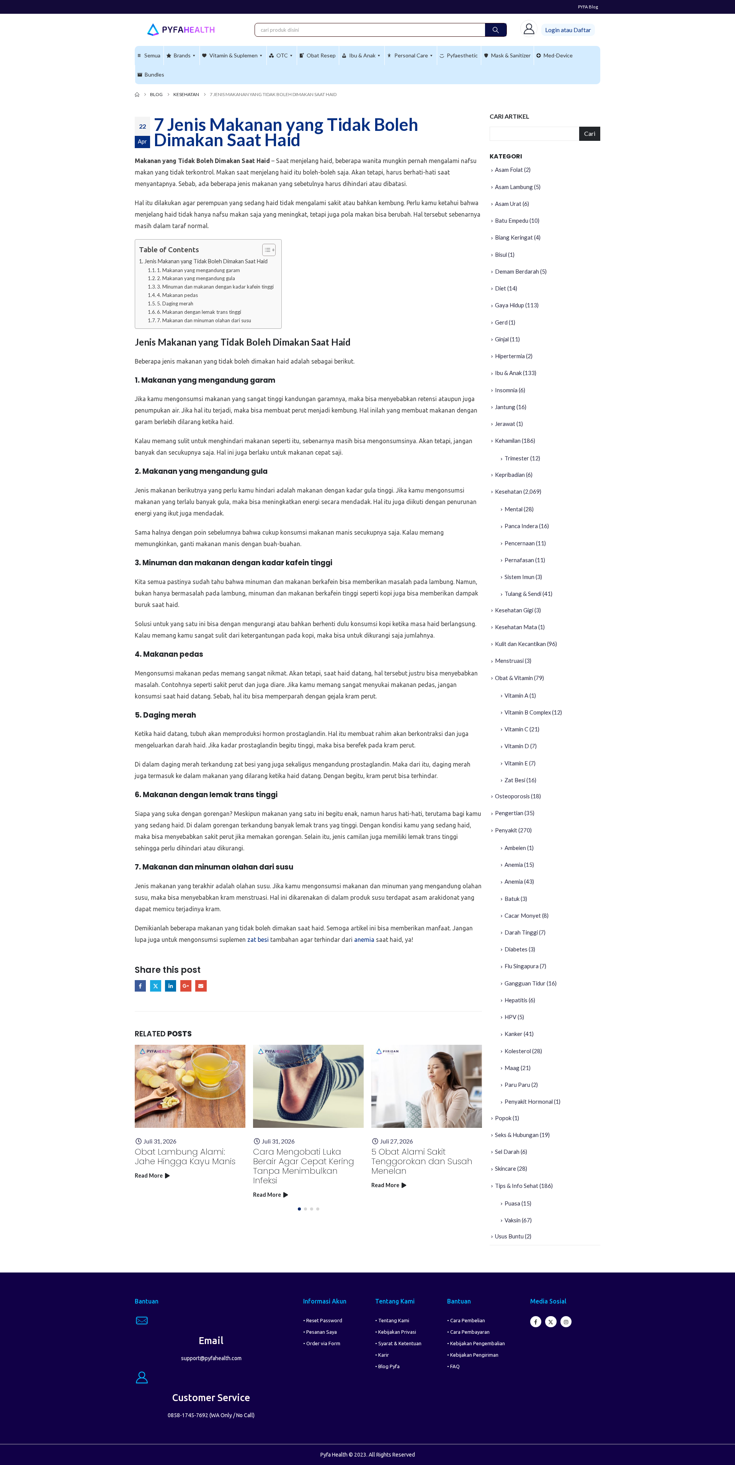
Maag (512, 1067)
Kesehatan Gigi (514, 610)
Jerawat (505, 423)
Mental (514, 509)
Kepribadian (510, 474)
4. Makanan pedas (177, 295)
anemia (364, 939)
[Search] (495, 29)
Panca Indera (521, 525)
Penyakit (506, 830)
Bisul (501, 254)
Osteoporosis (512, 796)
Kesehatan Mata (516, 626)
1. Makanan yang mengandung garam (198, 270)
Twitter (155, 985)
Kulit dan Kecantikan (520, 643)
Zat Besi (515, 780)
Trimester (517, 458)
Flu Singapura (522, 966)
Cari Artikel (509, 116)
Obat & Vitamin (514, 677)
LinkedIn (170, 985)
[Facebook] (535, 1321)
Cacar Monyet (523, 915)
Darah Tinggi (521, 932)
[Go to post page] (190, 1086)
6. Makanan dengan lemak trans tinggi (199, 312)
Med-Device (558, 55)
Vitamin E (516, 763)
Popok (503, 1117)
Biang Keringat (514, 237)
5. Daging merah (175, 303)
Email (200, 985)
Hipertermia (510, 355)
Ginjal (502, 339)
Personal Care (411, 55)
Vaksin (513, 1220)
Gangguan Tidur (525, 983)
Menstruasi (509, 660)
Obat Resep (321, 55)
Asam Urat (508, 203)
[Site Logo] (181, 29)
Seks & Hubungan (517, 1134)
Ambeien (515, 847)
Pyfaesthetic (462, 55)
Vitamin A (516, 695)
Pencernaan (520, 543)
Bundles (154, 74)
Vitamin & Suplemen (233, 55)
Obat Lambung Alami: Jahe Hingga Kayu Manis (185, 1156)
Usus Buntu (509, 1236)
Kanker (514, 1033)
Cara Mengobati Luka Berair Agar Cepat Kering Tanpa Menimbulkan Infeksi (303, 1166)
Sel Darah (507, 1151)
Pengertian (509, 812)
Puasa (512, 1203)
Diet (500, 288)
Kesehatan (508, 491)
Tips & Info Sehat (516, 1185)
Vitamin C (516, 729)
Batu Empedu (511, 220)
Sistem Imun (519, 576)
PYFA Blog (588, 7)
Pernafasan (519, 559)
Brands (182, 55)
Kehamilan (508, 440)
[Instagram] (566, 1321)
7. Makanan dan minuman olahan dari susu (204, 320)
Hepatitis (516, 1000)
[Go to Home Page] (137, 94)
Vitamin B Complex (528, 712)
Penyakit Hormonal (529, 1101)
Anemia (514, 864)
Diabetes (516, 949)
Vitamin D (517, 745)
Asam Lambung (514, 186)
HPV (510, 1016)
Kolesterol (518, 1050)
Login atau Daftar (568, 29)
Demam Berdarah (517, 271)
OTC (282, 55)
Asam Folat (509, 169)
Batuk (512, 898)
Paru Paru (517, 1084)
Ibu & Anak (362, 55)
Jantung (505, 406)
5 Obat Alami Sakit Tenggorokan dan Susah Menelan (421, 1161)
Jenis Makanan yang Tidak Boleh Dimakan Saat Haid (206, 261)
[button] (299, 1209)
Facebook (140, 985)
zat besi (258, 939)
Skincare (505, 1168)
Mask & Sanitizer (511, 55)
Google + (185, 985)
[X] (550, 1321)
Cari (589, 133)
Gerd (501, 322)
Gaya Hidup (509, 305)
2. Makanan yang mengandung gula (196, 278)
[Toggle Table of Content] (265, 249)
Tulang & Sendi (523, 593)
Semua (152, 55)
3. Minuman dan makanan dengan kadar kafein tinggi (215, 287)
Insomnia (506, 390)
